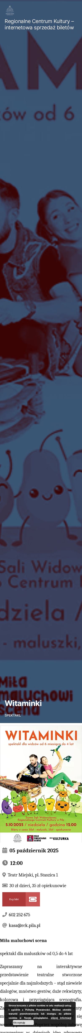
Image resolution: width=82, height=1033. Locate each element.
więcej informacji (61, 1017)
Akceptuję (19, 1022)
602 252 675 (19, 915)
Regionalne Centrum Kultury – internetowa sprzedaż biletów (39, 24)
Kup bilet (14, 899)
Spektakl (13, 715)
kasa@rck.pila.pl (24, 925)
